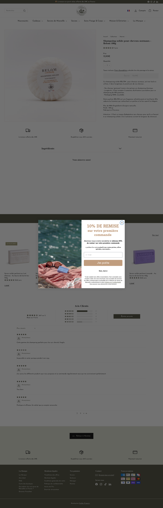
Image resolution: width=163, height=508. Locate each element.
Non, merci (103, 271)
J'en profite (103, 262)
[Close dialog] (122, 223)
